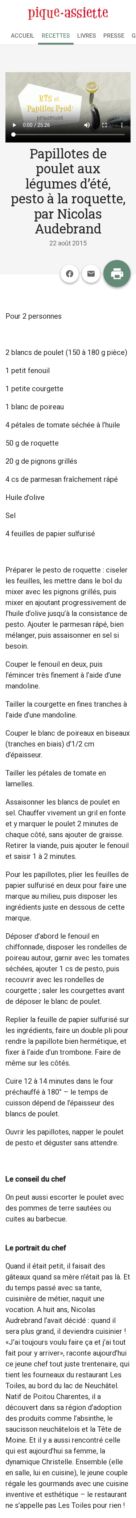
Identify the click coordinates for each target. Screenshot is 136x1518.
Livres (86, 35)
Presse (113, 35)
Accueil (22, 35)
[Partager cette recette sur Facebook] (70, 274)
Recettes (56, 35)
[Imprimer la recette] (117, 273)
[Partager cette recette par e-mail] (91, 274)
